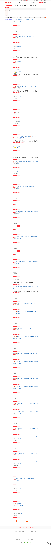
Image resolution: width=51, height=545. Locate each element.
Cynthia (15, 121)
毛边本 (36, 5)
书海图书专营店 (15, 498)
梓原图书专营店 (15, 131)
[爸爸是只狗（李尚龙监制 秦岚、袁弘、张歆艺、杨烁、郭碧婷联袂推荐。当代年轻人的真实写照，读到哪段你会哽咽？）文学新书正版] (8, 273)
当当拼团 (37, 0)
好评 (9, 17)
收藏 (18, 42)
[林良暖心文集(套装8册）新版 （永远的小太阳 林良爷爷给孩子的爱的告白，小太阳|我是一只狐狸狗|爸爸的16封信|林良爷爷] (8, 156)
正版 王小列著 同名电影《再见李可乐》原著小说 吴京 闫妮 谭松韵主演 (22, 328)
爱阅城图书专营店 (15, 223)
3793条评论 (17, 289)
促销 (31, 17)
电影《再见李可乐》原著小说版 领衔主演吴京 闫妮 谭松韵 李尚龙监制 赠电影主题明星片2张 (24, 19)
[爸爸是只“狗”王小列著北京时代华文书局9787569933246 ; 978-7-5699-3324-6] (8, 56)
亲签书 (18, 5)
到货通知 (15, 284)
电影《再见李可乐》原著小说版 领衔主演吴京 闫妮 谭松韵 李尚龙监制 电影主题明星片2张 (24, 478)
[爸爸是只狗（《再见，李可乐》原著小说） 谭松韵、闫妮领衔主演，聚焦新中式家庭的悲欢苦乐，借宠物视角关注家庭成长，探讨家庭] (8, 164)
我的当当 (34, 0)
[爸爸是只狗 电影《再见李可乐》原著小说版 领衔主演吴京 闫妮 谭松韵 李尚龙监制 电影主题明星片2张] (8, 481)
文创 (33, 5)
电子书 (20, 5)
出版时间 (12, 17)
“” (14, 44)
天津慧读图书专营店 (15, 348)
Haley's (19, 121)
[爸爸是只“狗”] (8, 47)
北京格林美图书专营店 (16, 465)
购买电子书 (18, 142)
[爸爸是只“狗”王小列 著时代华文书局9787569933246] (8, 89)
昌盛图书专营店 (15, 423)
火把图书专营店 (15, 48)
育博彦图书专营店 (15, 273)
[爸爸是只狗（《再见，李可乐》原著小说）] (8, 256)
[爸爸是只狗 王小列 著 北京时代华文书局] (8, 223)
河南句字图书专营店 (15, 248)
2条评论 (16, 72)
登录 (23, 0)
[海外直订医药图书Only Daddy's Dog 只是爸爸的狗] (8, 122)
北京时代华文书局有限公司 (17, 313)
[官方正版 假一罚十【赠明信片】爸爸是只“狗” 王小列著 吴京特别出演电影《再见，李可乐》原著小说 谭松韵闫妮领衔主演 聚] (8, 106)
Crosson (13, 121)
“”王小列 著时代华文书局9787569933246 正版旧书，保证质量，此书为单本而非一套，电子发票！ (24, 86)
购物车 (27, 0)
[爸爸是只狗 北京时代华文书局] (8, 173)
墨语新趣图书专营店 (15, 440)
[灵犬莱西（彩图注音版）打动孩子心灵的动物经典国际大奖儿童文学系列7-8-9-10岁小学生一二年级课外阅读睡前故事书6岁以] (8, 147)
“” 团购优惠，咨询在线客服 (17, 61)
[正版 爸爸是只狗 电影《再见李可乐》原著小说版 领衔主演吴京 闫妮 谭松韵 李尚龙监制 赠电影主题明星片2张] (8, 298)
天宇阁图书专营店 (15, 198)
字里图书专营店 (15, 365)
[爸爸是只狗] (8, 114)
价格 (14, 17)
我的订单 (29, 0)
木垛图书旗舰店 (15, 81)
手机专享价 (34, 17)
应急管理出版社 (19, 146)
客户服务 (42, 0)
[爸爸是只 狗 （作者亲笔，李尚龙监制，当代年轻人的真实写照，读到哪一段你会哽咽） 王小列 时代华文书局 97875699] (8, 39)
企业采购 (39, 0)
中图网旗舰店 (15, 73)
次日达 (27, 531)
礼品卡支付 (20, 531)
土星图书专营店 (15, 98)
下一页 (20, 521)
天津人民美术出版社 (19, 138)
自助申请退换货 (31, 531)
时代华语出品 (16, 238)
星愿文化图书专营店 (15, 448)
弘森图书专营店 (15, 515)
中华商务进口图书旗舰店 (16, 123)
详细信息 (15, 167)
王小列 (13, 21)
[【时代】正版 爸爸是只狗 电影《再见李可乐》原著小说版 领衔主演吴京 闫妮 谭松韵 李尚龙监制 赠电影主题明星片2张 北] (8, 456)
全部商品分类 (6, 5)
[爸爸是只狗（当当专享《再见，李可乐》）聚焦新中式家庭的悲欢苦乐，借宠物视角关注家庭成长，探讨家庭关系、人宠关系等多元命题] (8, 206)
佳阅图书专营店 (15, 373)
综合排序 (6, 17)
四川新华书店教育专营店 (16, 173)
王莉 (13, 138)
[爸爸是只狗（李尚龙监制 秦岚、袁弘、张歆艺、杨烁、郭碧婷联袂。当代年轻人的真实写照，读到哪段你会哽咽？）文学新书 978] (8, 231)
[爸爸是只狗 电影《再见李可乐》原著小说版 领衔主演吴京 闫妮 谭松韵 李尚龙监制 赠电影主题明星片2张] (8, 22)
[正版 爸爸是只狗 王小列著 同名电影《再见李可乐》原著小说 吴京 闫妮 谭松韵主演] (8, 331)
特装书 (15, 5)
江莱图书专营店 (15, 390)
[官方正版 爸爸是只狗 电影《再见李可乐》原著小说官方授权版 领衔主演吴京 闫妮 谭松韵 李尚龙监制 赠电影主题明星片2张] (8, 398)
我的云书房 (32, 0)
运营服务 (36, 531)
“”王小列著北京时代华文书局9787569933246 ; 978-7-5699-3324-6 (21, 69)
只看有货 (29, 17)
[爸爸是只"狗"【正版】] (8, 506)
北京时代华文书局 (19, 21)
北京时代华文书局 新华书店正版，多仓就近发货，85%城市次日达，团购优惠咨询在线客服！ (24, 186)
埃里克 (13, 146)
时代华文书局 (18, 88)
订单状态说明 (23, 531)
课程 (22, 5)
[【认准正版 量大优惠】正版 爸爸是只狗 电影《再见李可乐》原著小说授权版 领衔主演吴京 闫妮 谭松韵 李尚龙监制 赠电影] (8, 464)
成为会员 (25, 0)
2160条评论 (17, 147)
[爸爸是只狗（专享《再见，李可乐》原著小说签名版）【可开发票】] (8, 248)
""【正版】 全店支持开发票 (17, 503)
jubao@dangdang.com (34, 539)
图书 (13, 5)
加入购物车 (15, 42)
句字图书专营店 (15, 298)
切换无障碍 (45, 0)
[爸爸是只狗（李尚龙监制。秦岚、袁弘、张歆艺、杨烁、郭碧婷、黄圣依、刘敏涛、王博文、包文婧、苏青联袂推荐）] (8, 281)
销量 (7, 17)
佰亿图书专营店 (15, 398)
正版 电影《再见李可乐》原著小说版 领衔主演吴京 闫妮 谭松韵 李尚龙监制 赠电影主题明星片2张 (25, 303)
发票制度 (16, 531)
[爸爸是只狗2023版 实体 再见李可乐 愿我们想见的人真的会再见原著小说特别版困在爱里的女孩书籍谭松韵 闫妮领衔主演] (8, 214)
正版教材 (25, 5)
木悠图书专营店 (15, 23)
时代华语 (16, 21)
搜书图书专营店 (15, 106)
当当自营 (26, 17)
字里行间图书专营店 (15, 323)
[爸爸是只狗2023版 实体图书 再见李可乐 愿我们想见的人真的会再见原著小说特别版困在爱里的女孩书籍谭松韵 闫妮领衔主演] (8, 264)
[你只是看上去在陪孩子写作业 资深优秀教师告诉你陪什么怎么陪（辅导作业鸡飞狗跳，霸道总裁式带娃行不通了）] (8, 139)
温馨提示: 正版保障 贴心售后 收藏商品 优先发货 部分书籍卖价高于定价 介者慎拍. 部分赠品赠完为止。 (25, 236)
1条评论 (16, 272)
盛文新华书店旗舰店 (15, 490)
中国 (9, 15)
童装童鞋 (31, 5)
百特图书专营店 (15, 56)
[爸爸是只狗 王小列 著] (8, 181)
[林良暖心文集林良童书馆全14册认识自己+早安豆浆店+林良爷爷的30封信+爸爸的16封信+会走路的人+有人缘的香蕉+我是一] (8, 131)
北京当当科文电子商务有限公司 (20, 540)
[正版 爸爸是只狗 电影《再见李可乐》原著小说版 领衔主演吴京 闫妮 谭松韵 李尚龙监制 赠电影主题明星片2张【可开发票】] (8, 389)
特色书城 (28, 5)
